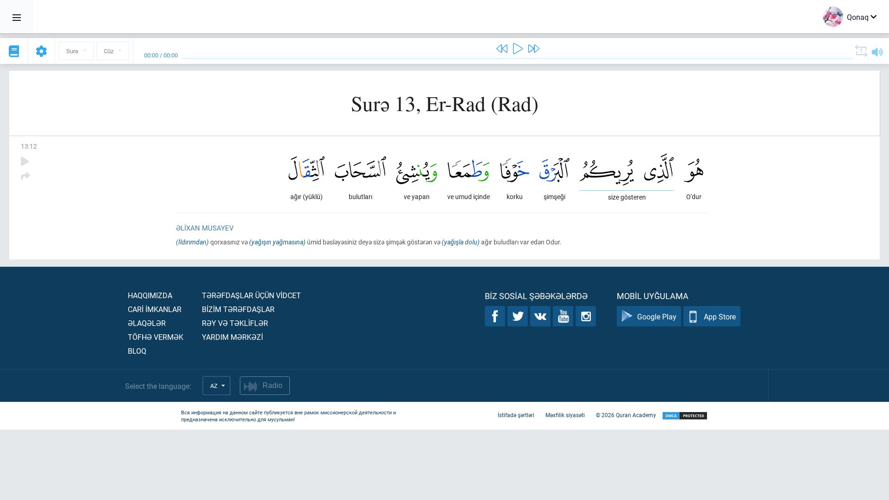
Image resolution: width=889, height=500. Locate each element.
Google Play (656, 316)
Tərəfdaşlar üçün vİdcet (251, 295)
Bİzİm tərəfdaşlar (238, 309)
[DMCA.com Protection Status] (685, 416)
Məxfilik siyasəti (565, 415)
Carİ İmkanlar (155, 309)
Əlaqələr (147, 323)
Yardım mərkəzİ (232, 337)
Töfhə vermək (155, 337)
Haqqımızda (150, 295)
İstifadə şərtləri (516, 415)
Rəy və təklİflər (235, 323)
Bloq (137, 351)
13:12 (29, 146)
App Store (720, 316)
